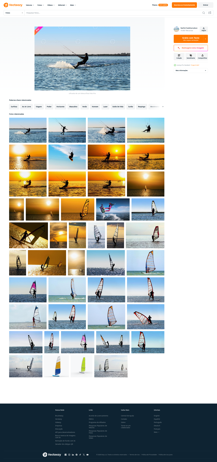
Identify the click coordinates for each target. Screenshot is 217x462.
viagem (39, 107)
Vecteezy (58, 419)
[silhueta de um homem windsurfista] (51, 342)
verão (84, 107)
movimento (154, 107)
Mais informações (182, 70)
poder (49, 107)
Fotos (39, 5)
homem (95, 107)
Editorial (61, 5)
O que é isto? (195, 65)
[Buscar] (203, 12)
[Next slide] (161, 106)
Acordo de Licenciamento (98, 416)
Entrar (205, 5)
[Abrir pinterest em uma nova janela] (76, 455)
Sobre (123, 422)
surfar (130, 107)
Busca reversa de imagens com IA (65, 436)
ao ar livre (26, 107)
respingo (141, 107)
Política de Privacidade (149, 455)
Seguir (204, 30)
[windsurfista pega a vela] (145, 316)
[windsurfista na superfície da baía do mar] (17, 262)
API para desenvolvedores (65, 432)
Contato (124, 419)
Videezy (58, 422)
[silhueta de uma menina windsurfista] (106, 262)
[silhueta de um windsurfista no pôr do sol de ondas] (58, 235)
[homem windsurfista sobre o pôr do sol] (77, 235)
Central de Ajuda (127, 416)
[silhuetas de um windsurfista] (28, 184)
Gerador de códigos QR (64, 444)
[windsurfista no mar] (147, 209)
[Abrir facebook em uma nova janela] (66, 455)
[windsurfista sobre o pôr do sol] (145, 184)
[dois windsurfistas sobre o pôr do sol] (47, 262)
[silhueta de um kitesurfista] (28, 130)
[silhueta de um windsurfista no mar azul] (106, 289)
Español (157, 419)
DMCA (91, 419)
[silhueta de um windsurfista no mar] (147, 342)
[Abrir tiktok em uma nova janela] (80, 455)
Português (158, 422)
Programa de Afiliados (97, 422)
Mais (72, 5)
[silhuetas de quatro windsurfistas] (111, 366)
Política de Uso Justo (166, 455)
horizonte (60, 107)
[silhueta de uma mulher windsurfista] (77, 342)
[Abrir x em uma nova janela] (84, 455)
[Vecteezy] (13, 5)
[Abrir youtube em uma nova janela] (87, 455)
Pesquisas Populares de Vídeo (98, 437)
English (157, 416)
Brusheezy (59, 416)
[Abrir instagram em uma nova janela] (69, 455)
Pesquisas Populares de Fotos (98, 432)
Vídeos (50, 5)
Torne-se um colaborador (126, 427)
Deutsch (157, 426)
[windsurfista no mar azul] (145, 262)
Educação (59, 429)
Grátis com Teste (190, 38)
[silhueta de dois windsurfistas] (67, 316)
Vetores (29, 5)
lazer (105, 107)
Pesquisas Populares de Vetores (98, 427)
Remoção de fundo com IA (65, 441)
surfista (14, 107)
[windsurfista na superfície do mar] (67, 289)
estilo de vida (118, 107)
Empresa (58, 426)
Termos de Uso (135, 455)
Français (157, 429)
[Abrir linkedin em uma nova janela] (73, 455)
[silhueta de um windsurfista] (96, 235)
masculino (73, 107)
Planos (154, 5)
